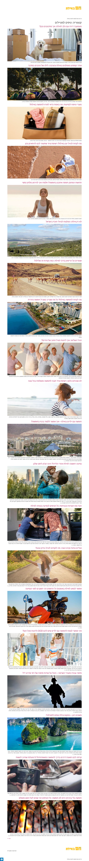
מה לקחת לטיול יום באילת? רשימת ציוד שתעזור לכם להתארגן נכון (53, 143)
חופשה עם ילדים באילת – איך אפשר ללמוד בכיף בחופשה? (56, 421)
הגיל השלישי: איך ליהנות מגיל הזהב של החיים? (61, 340)
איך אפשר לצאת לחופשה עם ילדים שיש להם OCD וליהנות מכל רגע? (52, 631)
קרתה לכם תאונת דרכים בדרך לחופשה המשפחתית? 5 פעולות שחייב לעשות (49, 757)
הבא (9, 838)
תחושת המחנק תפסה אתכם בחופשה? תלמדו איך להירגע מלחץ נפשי (52, 182)
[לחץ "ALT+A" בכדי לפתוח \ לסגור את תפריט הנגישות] (1, 859)
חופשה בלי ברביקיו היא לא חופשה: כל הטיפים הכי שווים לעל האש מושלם (50, 798)
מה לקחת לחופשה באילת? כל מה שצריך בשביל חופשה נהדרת (55, 299)
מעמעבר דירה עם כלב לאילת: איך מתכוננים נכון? (60, 26)
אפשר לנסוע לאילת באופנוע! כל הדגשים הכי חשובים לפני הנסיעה (53, 588)
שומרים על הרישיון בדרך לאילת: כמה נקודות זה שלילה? (58, 260)
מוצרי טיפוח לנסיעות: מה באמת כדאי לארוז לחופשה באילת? (56, 104)
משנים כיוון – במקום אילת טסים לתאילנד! (64, 715)
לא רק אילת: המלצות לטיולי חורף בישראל (64, 221)
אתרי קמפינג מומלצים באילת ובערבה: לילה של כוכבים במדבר (55, 65)
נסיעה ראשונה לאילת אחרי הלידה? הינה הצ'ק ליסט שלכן (57, 463)
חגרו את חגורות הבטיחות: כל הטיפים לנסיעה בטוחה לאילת (56, 506)
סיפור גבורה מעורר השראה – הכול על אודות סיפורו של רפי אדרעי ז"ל (52, 673)
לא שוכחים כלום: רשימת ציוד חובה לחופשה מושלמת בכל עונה (55, 381)
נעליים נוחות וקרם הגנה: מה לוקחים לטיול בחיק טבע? (59, 548)
